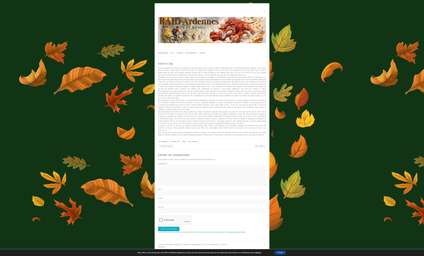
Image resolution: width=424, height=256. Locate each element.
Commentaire (163, 163)
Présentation (163, 53)
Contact (202, 53)
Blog (172, 53)
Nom (160, 189)
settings (258, 253)
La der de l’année (165, 146)
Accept (280, 252)
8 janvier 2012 (175, 141)
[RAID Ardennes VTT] (212, 30)
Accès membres (191, 53)
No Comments (192, 141)
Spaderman (164, 141)
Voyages (179, 53)
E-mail (160, 198)
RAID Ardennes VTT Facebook (264, 11)
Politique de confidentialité (192, 244)
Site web (161, 207)
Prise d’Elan (260, 146)
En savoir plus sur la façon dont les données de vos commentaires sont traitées (219, 232)
